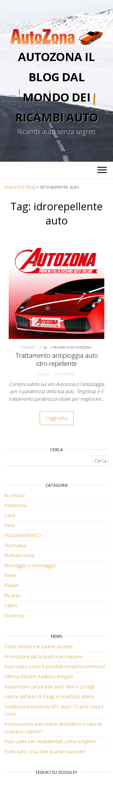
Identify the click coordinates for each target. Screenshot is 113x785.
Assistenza (15, 505)
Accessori (43, 374)
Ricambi (12, 595)
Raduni (11, 585)
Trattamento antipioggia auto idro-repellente (56, 359)
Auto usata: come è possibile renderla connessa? (54, 666)
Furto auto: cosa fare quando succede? (44, 751)
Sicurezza (14, 615)
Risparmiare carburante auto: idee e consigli (49, 686)
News (10, 575)
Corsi (9, 515)
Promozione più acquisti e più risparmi (43, 656)
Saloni (10, 605)
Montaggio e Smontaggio (30, 565)
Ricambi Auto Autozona (72, 347)
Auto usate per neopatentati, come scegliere (50, 741)
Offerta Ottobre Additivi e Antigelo (38, 676)
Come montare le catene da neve (38, 646)
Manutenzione (19, 555)
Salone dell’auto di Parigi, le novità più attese (49, 696)
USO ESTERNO (63, 374)
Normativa (15, 545)
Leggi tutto (57, 418)
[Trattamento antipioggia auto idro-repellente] (56, 291)
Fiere (9, 525)
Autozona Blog (19, 187)
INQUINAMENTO (22, 535)
